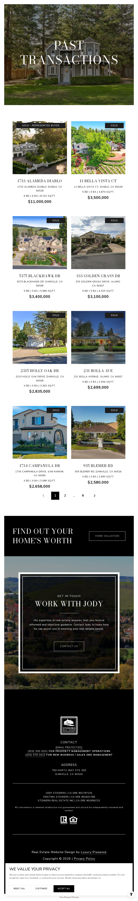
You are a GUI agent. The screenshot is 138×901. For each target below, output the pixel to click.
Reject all (19, 888)
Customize (41, 888)
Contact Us (69, 646)
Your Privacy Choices (69, 897)
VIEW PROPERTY (40, 153)
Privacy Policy (84, 859)
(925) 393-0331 (38, 751)
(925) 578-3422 (35, 754)
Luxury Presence (94, 852)
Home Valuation (107, 536)
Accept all (64, 888)
